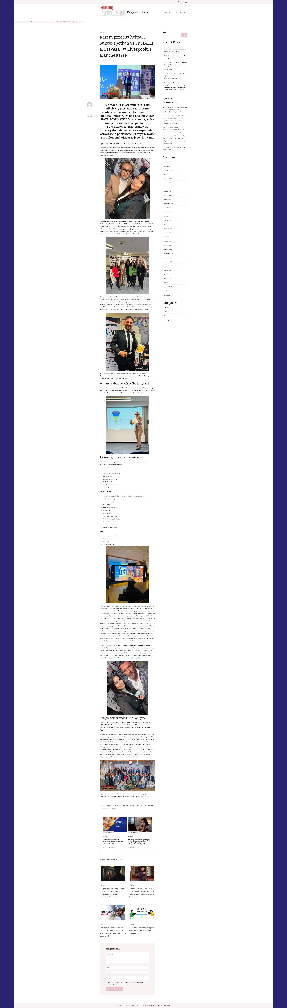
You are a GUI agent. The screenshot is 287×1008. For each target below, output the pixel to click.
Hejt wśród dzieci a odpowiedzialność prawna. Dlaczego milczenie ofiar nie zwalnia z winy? (173, 129)
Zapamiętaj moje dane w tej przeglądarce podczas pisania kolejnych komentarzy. (125, 983)
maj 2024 (166, 274)
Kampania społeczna (138, 12)
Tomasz (165, 136)
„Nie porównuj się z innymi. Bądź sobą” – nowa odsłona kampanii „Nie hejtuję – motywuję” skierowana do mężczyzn (112, 893)
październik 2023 (168, 291)
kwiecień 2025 (168, 228)
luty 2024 (166, 282)
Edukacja (102, 32)
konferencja (110, 805)
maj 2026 (166, 174)
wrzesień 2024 (168, 257)
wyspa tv (114, 808)
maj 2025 (166, 224)
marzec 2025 (167, 232)
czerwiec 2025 (168, 220)
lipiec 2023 (167, 295)
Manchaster (125, 805)
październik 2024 (168, 253)
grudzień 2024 (168, 245)
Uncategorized (168, 320)
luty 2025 (166, 237)
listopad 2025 (168, 199)
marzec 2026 (167, 183)
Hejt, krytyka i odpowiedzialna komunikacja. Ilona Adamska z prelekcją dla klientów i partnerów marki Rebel (113, 932)
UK (145, 805)
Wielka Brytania (105, 808)
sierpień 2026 (168, 162)
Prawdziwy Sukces (168, 147)
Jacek (164, 127)
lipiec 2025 (167, 216)
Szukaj (164, 32)
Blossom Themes (155, 1005)
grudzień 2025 (168, 195)
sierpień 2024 (168, 262)
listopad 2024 (168, 249)
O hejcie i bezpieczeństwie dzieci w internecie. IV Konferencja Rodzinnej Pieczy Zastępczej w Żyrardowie (175, 109)
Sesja (165, 315)
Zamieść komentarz (89, 115)
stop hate (139, 805)
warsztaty (150, 805)
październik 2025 (168, 203)
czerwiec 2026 (168, 170)
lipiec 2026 (167, 166)
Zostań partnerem (181, 12)
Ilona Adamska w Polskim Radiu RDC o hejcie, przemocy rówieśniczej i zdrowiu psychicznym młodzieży (175, 76)
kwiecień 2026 (168, 178)
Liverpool (117, 805)
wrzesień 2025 (168, 208)
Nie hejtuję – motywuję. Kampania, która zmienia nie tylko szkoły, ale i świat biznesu (142, 930)
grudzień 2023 (168, 287)
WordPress (167, 1005)
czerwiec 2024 (168, 270)
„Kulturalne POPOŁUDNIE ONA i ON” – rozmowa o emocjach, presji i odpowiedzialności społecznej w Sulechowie (141, 893)
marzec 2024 (167, 278)
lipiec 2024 (167, 266)
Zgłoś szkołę (168, 12)
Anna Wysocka (167, 107)
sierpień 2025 (168, 212)
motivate (132, 805)
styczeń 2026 (168, 191)
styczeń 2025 (168, 241)
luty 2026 (166, 187)
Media (165, 311)
